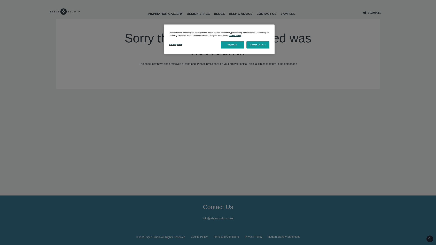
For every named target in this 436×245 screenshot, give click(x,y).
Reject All (232, 45)
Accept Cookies (258, 45)
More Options (175, 45)
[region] (219, 39)
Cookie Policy (235, 36)
